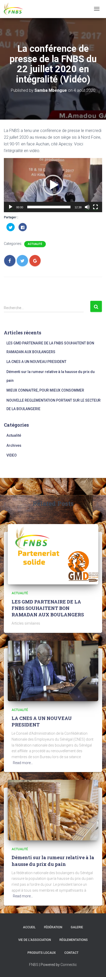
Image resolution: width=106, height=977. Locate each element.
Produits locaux (42, 953)
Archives (13, 445)
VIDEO (11, 455)
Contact (71, 953)
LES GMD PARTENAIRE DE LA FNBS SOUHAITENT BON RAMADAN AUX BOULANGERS (48, 608)
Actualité (35, 244)
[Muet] (87, 207)
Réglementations (73, 940)
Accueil (29, 927)
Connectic (68, 965)
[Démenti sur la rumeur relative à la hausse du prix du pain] (53, 810)
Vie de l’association (34, 940)
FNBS (33, 965)
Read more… (23, 763)
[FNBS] (13, 9)
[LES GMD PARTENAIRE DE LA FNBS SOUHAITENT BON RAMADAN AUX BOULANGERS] (53, 554)
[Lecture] (10, 207)
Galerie (77, 927)
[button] (53, 185)
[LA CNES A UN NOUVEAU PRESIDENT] (53, 670)
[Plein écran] (95, 207)
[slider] (48, 207)
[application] (53, 185)
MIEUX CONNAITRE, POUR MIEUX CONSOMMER (45, 390)
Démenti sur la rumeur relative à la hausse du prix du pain (53, 860)
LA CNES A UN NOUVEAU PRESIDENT (36, 362)
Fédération (53, 927)
